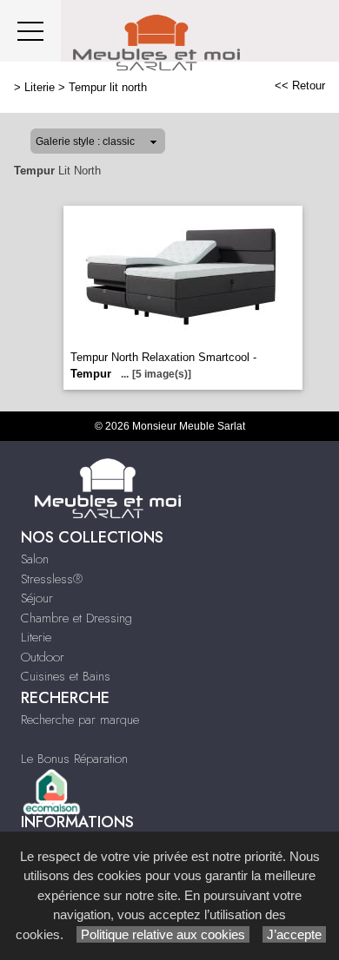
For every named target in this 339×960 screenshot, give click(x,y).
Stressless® (52, 578)
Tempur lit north (108, 87)
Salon (35, 559)
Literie (39, 87)
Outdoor (42, 657)
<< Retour (300, 85)
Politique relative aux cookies (163, 934)
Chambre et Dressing (76, 618)
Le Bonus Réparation (74, 758)
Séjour (37, 598)
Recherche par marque (80, 719)
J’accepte (294, 934)
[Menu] (30, 31)
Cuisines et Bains (65, 676)
